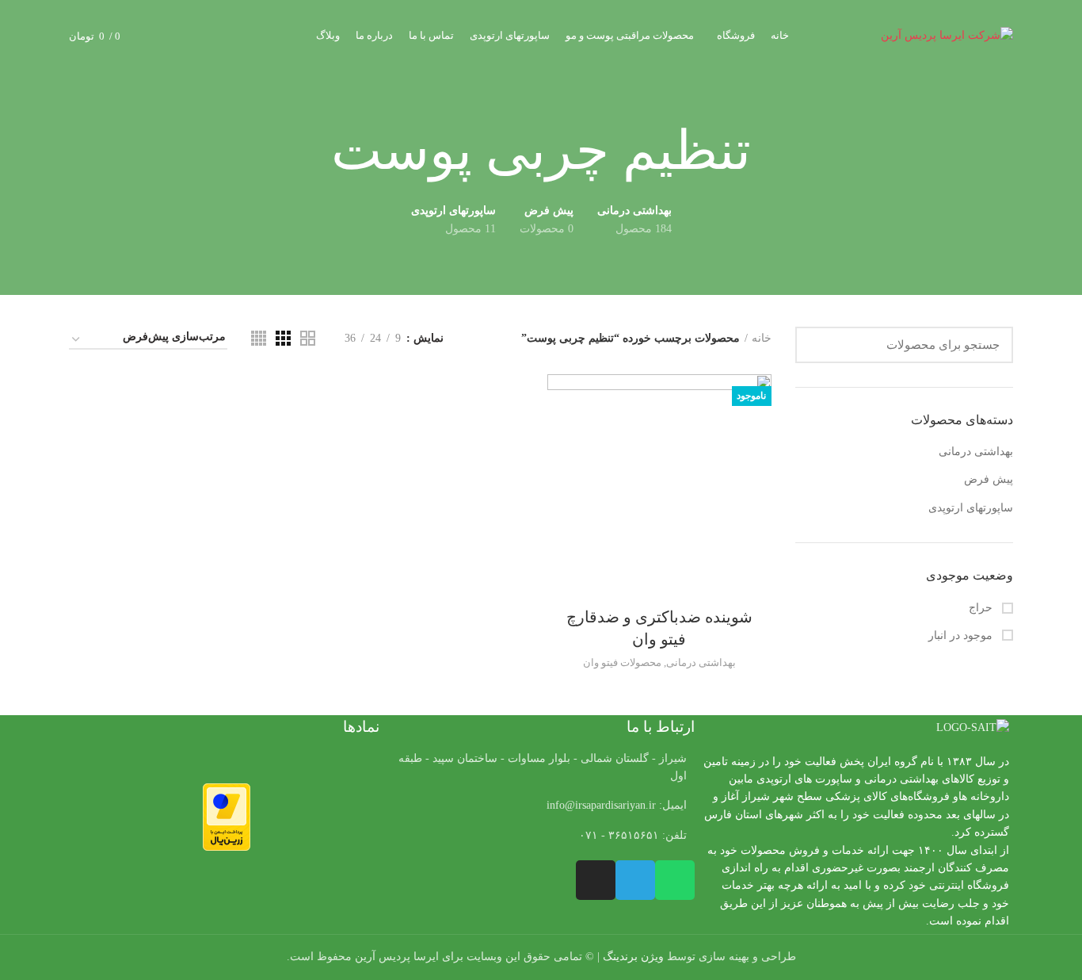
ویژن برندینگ (633, 957)
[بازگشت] (771, 151)
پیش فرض (988, 479)
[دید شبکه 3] (283, 338)
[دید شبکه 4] (258, 338)
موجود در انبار (962, 635)
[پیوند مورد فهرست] (540, 805)
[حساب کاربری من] (190, 36)
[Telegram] (635, 880)
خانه (761, 338)
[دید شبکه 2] (307, 338)
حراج (982, 608)
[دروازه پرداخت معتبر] (226, 816)
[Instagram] (595, 880)
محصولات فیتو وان (622, 662)
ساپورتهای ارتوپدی (970, 508)
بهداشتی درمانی (976, 451)
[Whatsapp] (675, 880)
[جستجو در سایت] (816, 345)
